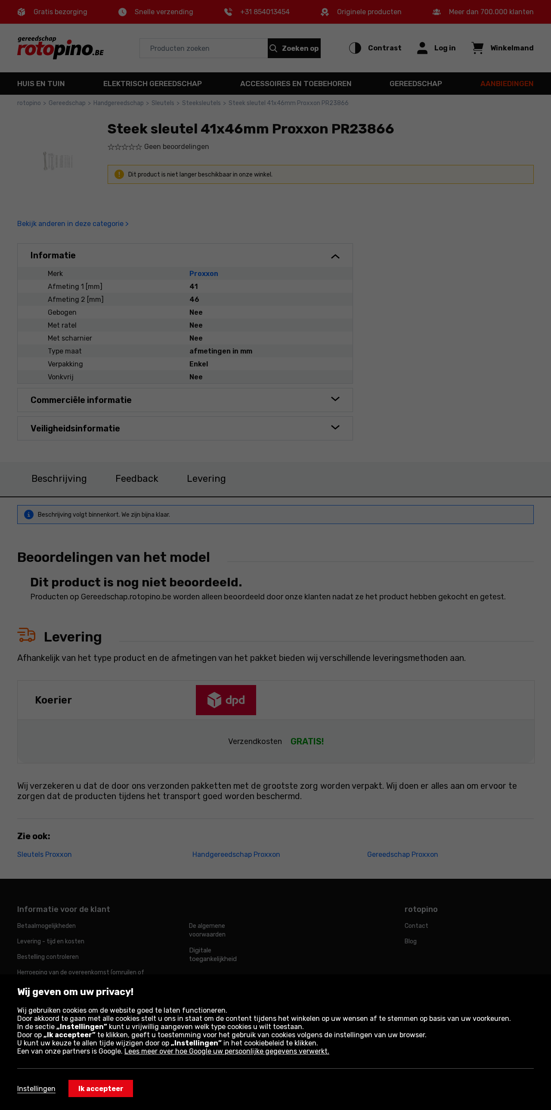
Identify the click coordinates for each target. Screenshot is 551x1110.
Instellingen (36, 1089)
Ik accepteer (101, 1089)
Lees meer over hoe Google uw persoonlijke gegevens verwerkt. (226, 1051)
